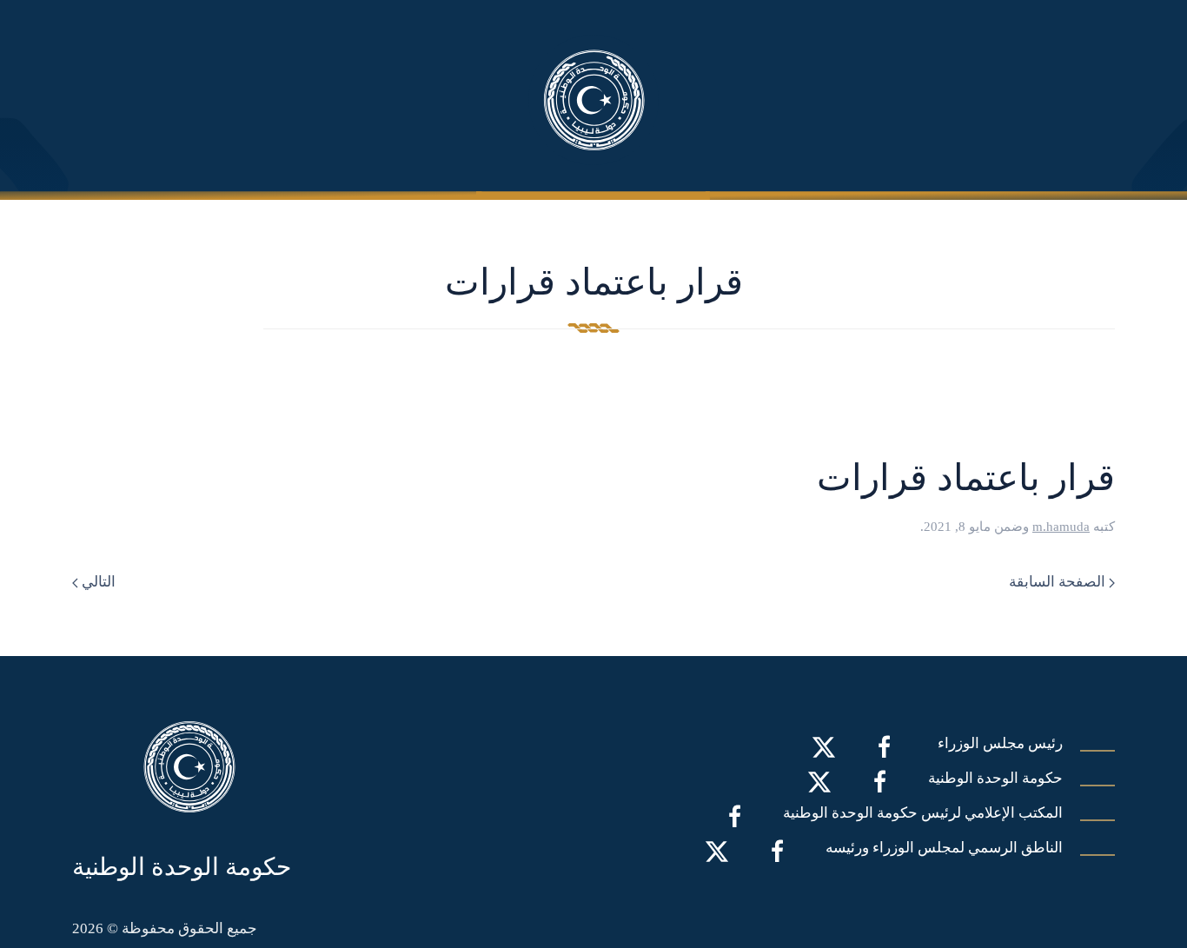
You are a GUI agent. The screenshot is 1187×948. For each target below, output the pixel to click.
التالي (97, 581)
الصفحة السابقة (1059, 581)
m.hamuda (1061, 527)
